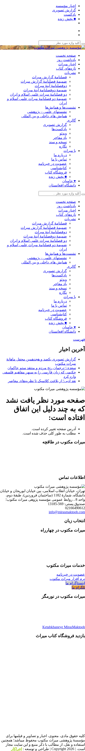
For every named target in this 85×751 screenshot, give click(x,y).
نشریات (70, 73)
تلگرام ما (78, 587)
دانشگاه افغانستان (62, 185)
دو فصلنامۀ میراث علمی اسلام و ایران (38, 94)
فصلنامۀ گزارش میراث (49, 77)
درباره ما (60, 155)
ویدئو (63, 133)
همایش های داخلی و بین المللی (44, 116)
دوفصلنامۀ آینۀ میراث (51, 86)
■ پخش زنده (67, 19)
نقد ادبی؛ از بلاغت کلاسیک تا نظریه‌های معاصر (42, 381)
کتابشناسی (59, 168)
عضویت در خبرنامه (52, 164)
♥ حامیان (69, 181)
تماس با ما (59, 159)
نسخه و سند (58, 142)
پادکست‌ (70, 14)
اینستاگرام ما (75, 583)
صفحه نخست (66, 55)
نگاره (63, 146)
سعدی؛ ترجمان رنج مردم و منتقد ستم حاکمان (41, 368)
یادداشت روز (66, 60)
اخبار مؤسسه (66, 6)
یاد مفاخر (60, 138)
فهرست (79, 339)
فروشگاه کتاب (56, 172)
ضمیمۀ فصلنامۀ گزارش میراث (44, 81)
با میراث (69, 151)
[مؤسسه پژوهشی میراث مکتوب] (59, 47)
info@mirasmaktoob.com (67, 512)
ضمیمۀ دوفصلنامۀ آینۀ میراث (45, 90)
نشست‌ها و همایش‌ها (60, 107)
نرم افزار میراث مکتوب (67, 579)
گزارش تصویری (64, 10)
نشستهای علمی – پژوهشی (47, 112)
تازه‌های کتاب (66, 68)
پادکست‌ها (59, 129)
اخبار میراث (67, 64)
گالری (71, 120)
